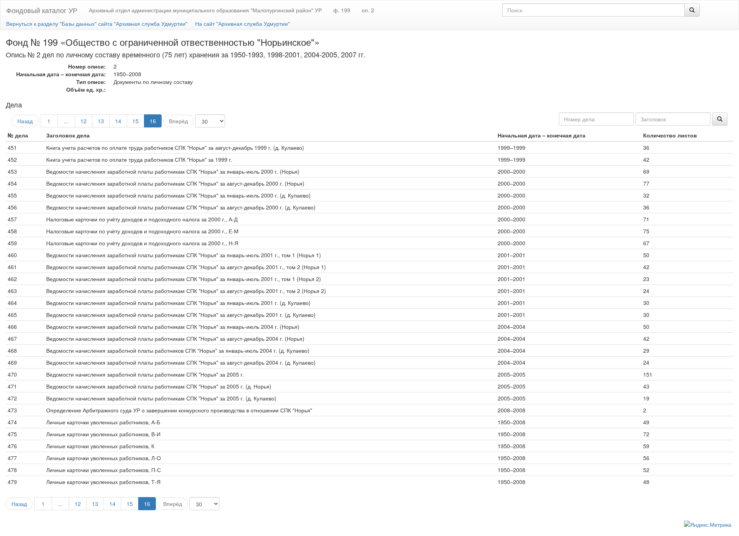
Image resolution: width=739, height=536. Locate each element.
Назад (25, 121)
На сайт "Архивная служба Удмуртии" (242, 23)
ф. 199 (341, 10)
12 (83, 121)
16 (153, 121)
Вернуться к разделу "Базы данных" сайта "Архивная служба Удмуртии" (96, 23)
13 (101, 121)
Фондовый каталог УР (41, 10)
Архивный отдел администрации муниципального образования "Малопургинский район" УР (205, 10)
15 (135, 121)
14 (118, 121)
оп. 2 (368, 10)
